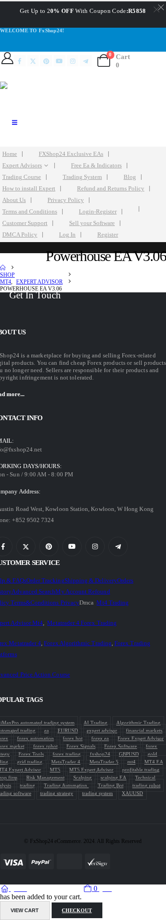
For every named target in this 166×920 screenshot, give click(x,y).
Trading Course (21, 177)
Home (9, 154)
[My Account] (7, 58)
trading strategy (56, 793)
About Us (14, 200)
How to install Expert (28, 188)
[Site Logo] (37, 96)
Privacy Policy (65, 200)
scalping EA (113, 777)
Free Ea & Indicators (96, 165)
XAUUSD (132, 793)
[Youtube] (59, 61)
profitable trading (141, 769)
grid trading (29, 762)
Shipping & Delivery (91, 580)
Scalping (82, 777)
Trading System (82, 177)
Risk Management (45, 777)
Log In (67, 234)
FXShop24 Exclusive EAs (71, 154)
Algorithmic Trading (138, 722)
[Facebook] (20, 61)
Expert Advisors (22, 165)
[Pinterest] (46, 61)
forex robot (45, 746)
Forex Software (120, 746)
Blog (130, 177)
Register (107, 234)
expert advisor (102, 730)
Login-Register (98, 211)
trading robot (146, 785)
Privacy (69, 602)
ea (46, 730)
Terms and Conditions (29, 211)
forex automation (35, 738)
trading (27, 785)
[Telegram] (86, 61)
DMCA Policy (19, 234)
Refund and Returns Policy (110, 188)
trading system (97, 793)
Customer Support (24, 223)
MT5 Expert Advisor (91, 769)
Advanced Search (33, 591)
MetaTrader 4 (65, 762)
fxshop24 (100, 754)
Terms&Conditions (35, 602)
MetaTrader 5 (104, 762)
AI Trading (95, 722)
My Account (71, 591)
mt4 (131, 762)
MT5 (55, 769)
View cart (25, 910)
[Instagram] (73, 61)
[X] (33, 61)
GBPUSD (129, 754)
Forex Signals (80, 746)
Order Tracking (45, 580)
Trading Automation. (66, 785)
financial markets (144, 730)
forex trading (67, 754)
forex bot (73, 738)
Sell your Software (92, 223)
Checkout (77, 910)
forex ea (100, 738)
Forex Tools (31, 754)
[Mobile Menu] (14, 123)
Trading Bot (111, 785)
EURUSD (68, 730)
